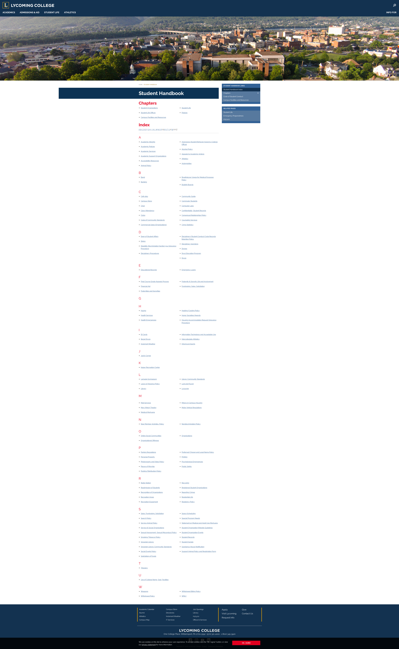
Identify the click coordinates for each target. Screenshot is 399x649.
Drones (184, 249)
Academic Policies (148, 147)
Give (244, 609)
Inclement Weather (148, 344)
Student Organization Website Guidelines (197, 528)
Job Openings (198, 609)
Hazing (143, 311)
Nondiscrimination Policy (191, 424)
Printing (184, 457)
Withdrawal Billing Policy (191, 591)
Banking (144, 182)
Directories (170, 613)
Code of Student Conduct (233, 97)
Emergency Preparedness (233, 116)
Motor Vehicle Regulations (192, 408)
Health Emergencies (148, 320)
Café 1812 (144, 196)
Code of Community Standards (153, 220)
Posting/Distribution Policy (151, 471)
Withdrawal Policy (148, 596)
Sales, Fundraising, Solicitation (152, 514)
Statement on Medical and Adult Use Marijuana (200, 523)
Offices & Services (200, 620)
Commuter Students (189, 201)
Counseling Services (189, 220)
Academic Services (148, 151)
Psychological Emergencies (192, 462)
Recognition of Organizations (152, 492)
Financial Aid (145, 286)
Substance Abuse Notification (193, 547)
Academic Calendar (146, 609)
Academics (9, 12)
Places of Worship (148, 466)
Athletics (70, 12)
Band (143, 177)
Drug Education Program (191, 253)
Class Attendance (147, 211)
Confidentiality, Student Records (194, 211)
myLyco (226, 119)
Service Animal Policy (149, 523)
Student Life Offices (148, 113)
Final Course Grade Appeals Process (155, 282)
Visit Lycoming (229, 613)
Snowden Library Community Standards (156, 547)
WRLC (184, 596)
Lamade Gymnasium (149, 379)
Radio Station (146, 483)
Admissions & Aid (29, 12)
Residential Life (187, 497)
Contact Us (247, 613)
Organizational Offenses (150, 441)
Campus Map (144, 620)
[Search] (394, 5)
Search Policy (146, 518)
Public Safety (187, 466)
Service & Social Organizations (152, 528)
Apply (225, 609)
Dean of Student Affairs (149, 236)
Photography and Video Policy (152, 462)
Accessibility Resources (150, 161)
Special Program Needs (191, 518)
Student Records (188, 537)
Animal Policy (146, 166)
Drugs (184, 258)
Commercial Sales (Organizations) (154, 225)
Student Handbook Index (233, 90)
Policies (184, 113)
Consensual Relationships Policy (194, 215)
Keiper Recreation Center (150, 367)
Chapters (226, 93)
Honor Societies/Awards (191, 315)
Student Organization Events (192, 533)
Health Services (147, 315)
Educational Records (149, 270)
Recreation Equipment (149, 502)
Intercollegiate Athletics (191, 339)
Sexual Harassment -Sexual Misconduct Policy (159, 533)
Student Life (51, 12)
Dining (143, 241)
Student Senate (187, 542)
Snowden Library (147, 542)
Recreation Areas (147, 497)
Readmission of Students (150, 488)
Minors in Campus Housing (192, 403)
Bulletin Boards (187, 185)
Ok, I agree (246, 643)
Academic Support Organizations (153, 156)
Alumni (142, 613)
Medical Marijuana (148, 412)
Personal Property (148, 457)
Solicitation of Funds (148, 556)
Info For (391, 12)
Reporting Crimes (188, 492)
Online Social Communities (151, 436)
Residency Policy (188, 502)
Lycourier (185, 389)
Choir (143, 206)
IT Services (170, 620)
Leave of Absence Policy (150, 384)
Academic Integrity (148, 142)
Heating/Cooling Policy (191, 311)
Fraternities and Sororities (150, 291)
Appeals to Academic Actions (193, 154)
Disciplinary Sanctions (190, 244)
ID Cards (144, 335)
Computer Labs (188, 206)
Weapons (144, 591)
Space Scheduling (189, 514)
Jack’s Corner (146, 356)
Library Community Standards (193, 379)
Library (143, 389)
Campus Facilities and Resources (153, 117)
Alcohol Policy (187, 149)
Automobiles (186, 163)
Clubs (143, 215)
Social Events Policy (148, 551)
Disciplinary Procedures (150, 253)
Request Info (228, 617)
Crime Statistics (187, 225)
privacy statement (149, 645)
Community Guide (189, 196)
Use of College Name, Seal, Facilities (155, 580)
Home (140, 84)
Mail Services (146, 403)
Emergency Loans (189, 270)
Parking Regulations (148, 452)
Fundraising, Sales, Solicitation (193, 286)
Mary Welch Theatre (148, 408)
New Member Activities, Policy (152, 424)
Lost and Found (188, 384)
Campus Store (146, 201)
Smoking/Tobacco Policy (150, 537)
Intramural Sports (188, 344)
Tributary (144, 568)
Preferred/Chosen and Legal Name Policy (198, 452)
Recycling (185, 483)
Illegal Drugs (145, 339)
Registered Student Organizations (194, 488)
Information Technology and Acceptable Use (199, 335)
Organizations (187, 436)
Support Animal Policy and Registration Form (199, 551)
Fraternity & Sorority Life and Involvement (197, 282)
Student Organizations (149, 108)
